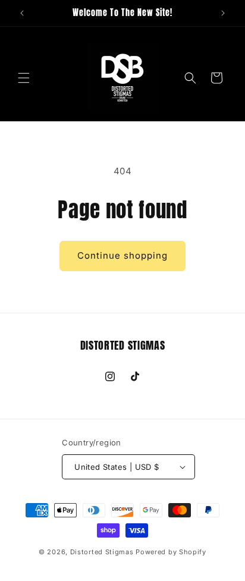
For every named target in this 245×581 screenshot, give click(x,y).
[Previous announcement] (22, 13)
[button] (24, 78)
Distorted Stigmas (102, 552)
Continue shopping (122, 255)
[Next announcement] (223, 13)
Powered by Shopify (171, 552)
